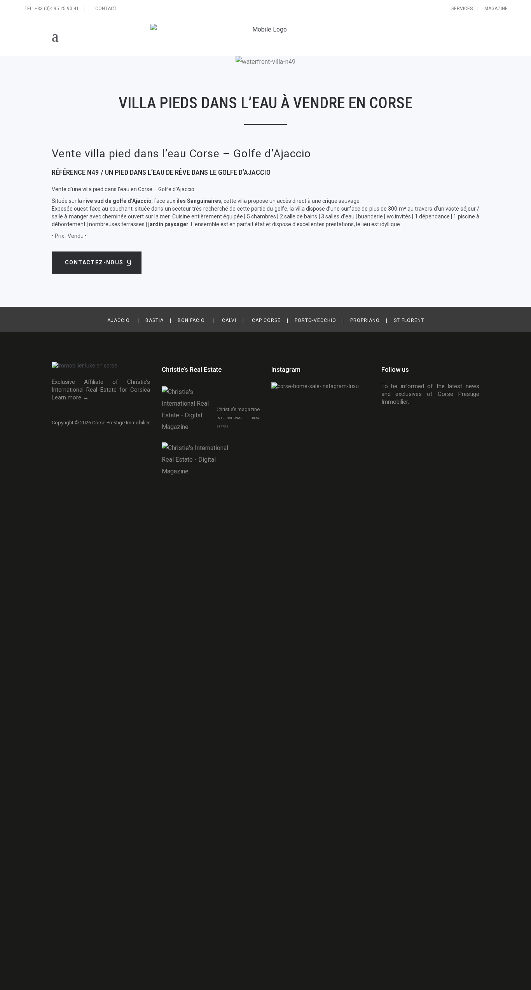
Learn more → (70, 397)
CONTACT (106, 8)
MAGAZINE (494, 8)
